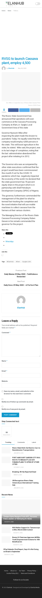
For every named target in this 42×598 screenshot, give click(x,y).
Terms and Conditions (28, 573)
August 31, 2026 (9, 521)
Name (5, 361)
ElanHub (11, 68)
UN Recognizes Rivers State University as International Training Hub (25, 483)
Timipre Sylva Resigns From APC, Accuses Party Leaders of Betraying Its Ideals (20, 517)
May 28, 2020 (22, 68)
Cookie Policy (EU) (12, 573)
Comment (6, 332)
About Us (13, 571)
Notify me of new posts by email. (14, 409)
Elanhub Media (35, 587)
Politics (16, 11)
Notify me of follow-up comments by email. (17, 402)
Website (5, 381)
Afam (18, 261)
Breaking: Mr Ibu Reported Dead (24, 472)
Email (4, 371)
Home (3, 11)
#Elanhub (10, 261)
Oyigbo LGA (26, 261)
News (9, 11)
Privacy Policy (31, 571)
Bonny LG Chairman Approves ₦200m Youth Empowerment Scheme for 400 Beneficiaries (26, 539)
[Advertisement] (21, 34)
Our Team (22, 571)
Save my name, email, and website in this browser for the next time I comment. (19, 392)
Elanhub (9, 587)
